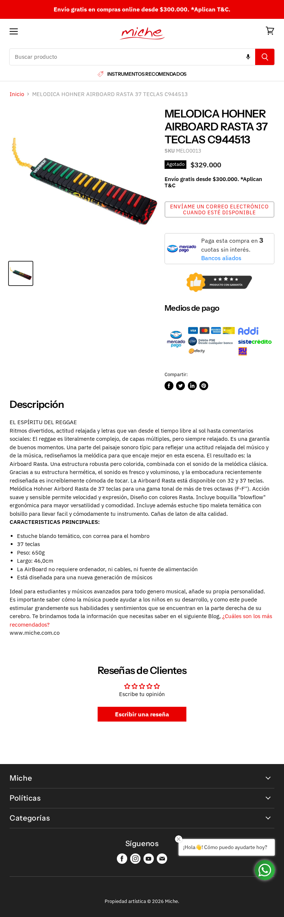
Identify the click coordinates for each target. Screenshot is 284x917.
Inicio (17, 94)
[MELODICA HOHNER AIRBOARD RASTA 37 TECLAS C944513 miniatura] (21, 273)
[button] (219, 209)
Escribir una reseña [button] (142, 714)
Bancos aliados (221, 258)
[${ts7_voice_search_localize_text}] (248, 56)
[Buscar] (265, 56)
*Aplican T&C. (210, 9)
